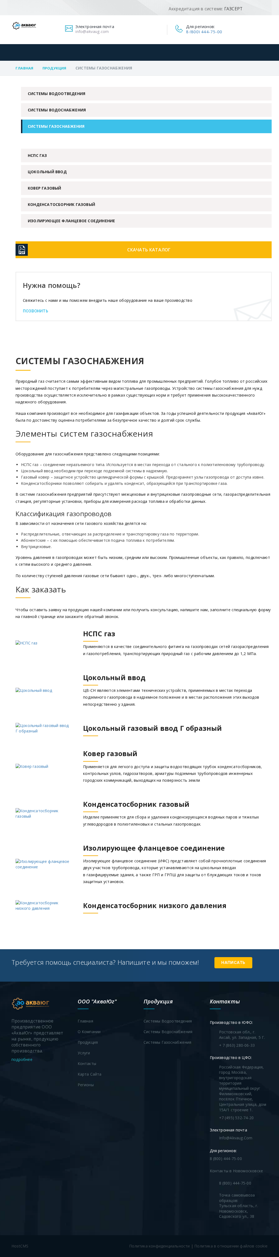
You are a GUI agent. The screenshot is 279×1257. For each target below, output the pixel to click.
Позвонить (35, 311)
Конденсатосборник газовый (61, 204)
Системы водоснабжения (57, 109)
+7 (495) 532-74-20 (236, 1117)
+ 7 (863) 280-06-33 (237, 1045)
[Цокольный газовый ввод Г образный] (119, 736)
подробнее (22, 1059)
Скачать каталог (149, 250)
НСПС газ (37, 155)
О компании (89, 1031)
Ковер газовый (44, 188)
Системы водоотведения (56, 93)
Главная (24, 68)
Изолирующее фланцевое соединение (71, 220)
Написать (233, 962)
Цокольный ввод (47, 171)
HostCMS (19, 1246)
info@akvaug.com (92, 31)
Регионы (86, 1084)
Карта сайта (90, 1074)
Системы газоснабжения (56, 126)
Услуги (84, 1052)
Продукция (54, 68)
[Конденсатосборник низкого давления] (121, 913)
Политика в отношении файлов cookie (231, 1246)
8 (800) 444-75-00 (204, 31)
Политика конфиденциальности (159, 1246)
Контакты (87, 1063)
